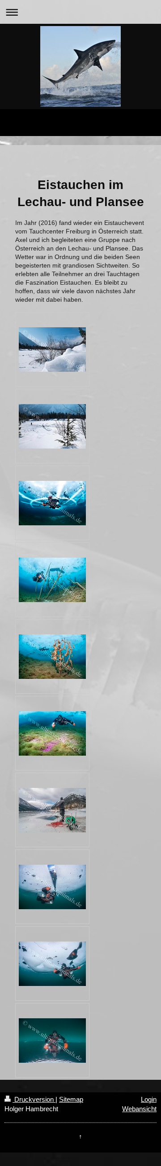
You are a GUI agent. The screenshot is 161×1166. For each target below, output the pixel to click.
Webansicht (139, 1109)
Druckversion (34, 1099)
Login (149, 1099)
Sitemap (71, 1099)
